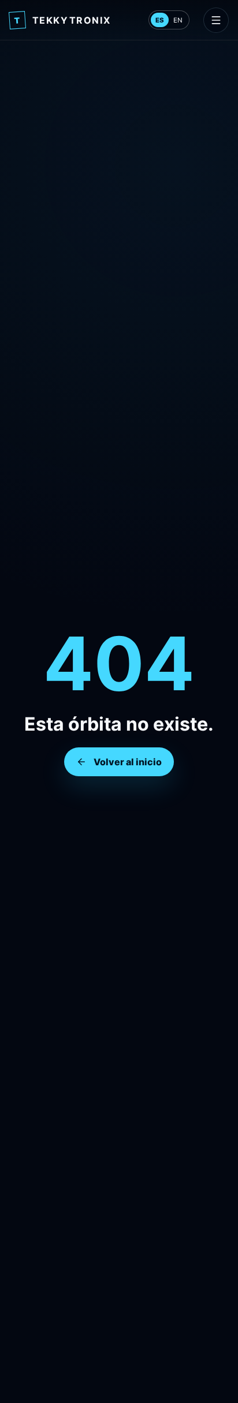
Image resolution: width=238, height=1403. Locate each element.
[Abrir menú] (216, 20)
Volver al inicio (128, 762)
